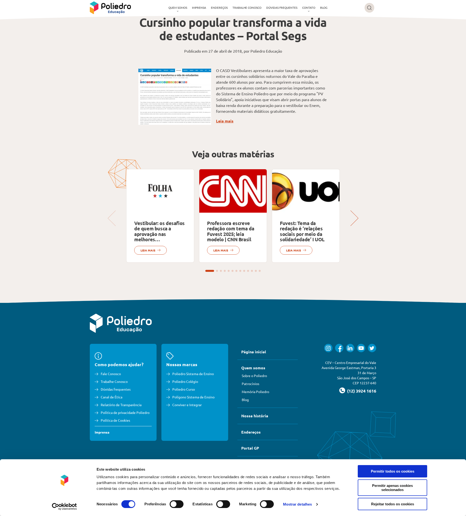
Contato (308, 7)
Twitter (372, 348)
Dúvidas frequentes (281, 7)
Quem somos (177, 7)
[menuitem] (178, 8)
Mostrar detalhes (297, 504)
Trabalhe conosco (247, 7)
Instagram (328, 348)
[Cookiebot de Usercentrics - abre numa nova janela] (64, 506)
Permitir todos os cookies (392, 471)
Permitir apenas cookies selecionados (392, 488)
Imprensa (199, 7)
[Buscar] (369, 8)
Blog (323, 7)
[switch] (176, 504)
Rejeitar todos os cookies (392, 504)
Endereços (219, 7)
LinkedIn (350, 348)
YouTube (361, 348)
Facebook (339, 348)
